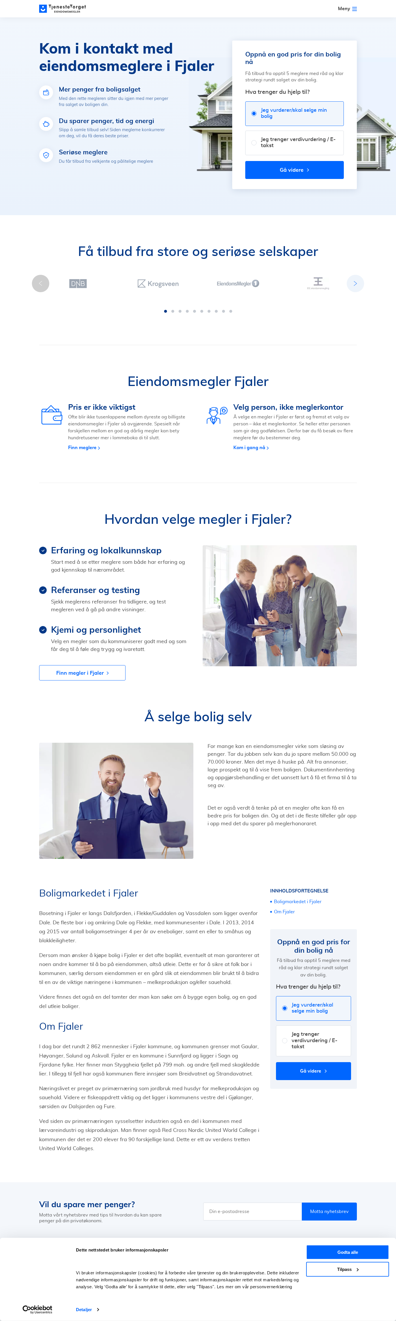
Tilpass (344, 1269)
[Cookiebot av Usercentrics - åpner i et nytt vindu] (37, 1309)
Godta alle (347, 1252)
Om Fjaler (284, 912)
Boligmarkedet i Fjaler (297, 901)
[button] (165, 311)
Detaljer (84, 1309)
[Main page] (65, 9)
